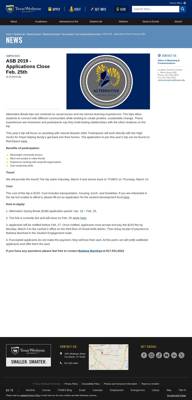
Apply (56, 9)
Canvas (46, 390)
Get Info (100, 9)
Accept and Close (176, 395)
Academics (41, 21)
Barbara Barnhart (90, 250)
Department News (51, 34)
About (13, 21)
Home (9, 34)
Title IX (182, 390)
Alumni (178, 21)
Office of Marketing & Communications (169, 61)
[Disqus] (78, 293)
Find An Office (176, 3)
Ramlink (30, 390)
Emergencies (138, 390)
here (24, 141)
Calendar (98, 390)
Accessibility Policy (91, 384)
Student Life (96, 21)
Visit (77, 9)
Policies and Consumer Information (120, 384)
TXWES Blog (65, 390)
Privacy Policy (71, 384)
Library (155, 390)
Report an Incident (150, 384)
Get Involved (68, 34)
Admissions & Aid (68, 21)
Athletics (123, 21)
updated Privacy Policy (30, 395)
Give (123, 9)
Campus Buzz (13, 55)
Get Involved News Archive (88, 34)
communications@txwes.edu (171, 80)
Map (169, 390)
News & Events (151, 21)
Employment (116, 390)
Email (82, 390)
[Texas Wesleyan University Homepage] (26, 9)
